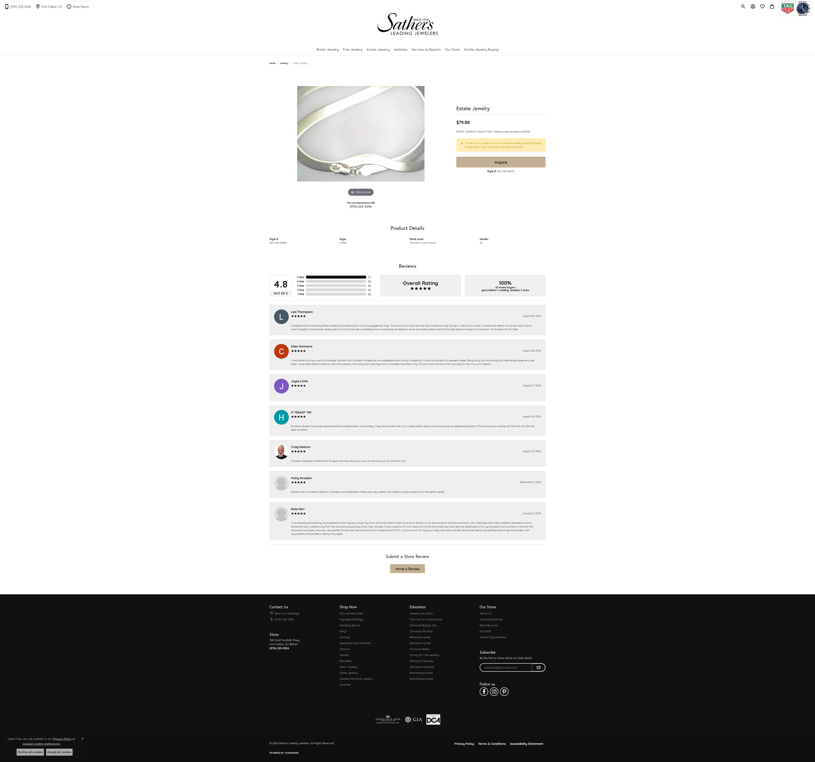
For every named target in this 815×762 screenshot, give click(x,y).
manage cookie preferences (41, 743)
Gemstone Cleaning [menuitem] (422, 666)
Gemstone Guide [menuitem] (420, 643)
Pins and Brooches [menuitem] (351, 613)
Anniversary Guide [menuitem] (421, 672)
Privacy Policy (464, 743)
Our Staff (485, 631)
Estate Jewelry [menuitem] (349, 672)
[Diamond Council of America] (433, 719)
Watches (401, 49)
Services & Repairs (426, 49)
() (369, 277)
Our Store (452, 49)
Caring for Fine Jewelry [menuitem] (424, 655)
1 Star (301, 294)
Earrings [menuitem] (345, 637)
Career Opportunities (493, 637)
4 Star (300, 281)
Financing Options (491, 619)
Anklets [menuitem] (344, 655)
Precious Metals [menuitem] (420, 649)
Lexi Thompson (302, 311)
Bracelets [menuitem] (345, 661)
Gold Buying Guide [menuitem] (421, 678)
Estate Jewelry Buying (481, 49)
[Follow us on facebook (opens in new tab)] (484, 691)
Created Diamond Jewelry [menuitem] (356, 678)
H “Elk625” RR (301, 412)
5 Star (300, 277)
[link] (17, 6)
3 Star (300, 285)
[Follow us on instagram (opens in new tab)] (494, 691)
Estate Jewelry (378, 49)
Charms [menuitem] (344, 649)
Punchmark (292, 752)
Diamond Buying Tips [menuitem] (423, 625)
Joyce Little (299, 381)
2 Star (300, 290)
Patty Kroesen (301, 478)
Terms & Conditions (492, 743)
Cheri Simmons (301, 346)
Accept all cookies (59, 752)
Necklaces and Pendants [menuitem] (355, 643)
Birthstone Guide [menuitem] (420, 637)
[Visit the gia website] (413, 719)
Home (272, 63)
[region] (360, 133)
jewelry (284, 63)
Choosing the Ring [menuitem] (421, 631)
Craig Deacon (301, 446)
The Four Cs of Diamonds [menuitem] (426, 619)
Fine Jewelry (353, 49)
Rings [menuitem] (343, 631)
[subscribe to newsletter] (538, 667)
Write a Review (408, 568)
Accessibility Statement (526, 743)
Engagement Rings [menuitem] (351, 619)
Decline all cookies (30, 752)
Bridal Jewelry (327, 49)
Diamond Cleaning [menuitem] (421, 661)
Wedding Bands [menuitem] (350, 625)
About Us (485, 613)
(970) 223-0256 (361, 206)
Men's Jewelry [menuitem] (348, 666)
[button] (743, 6)
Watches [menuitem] (345, 684)
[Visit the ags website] (388, 719)
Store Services (489, 625)
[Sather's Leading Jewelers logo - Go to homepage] (407, 24)
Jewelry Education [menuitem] (421, 613)
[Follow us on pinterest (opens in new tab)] (504, 691)
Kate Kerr (298, 509)
